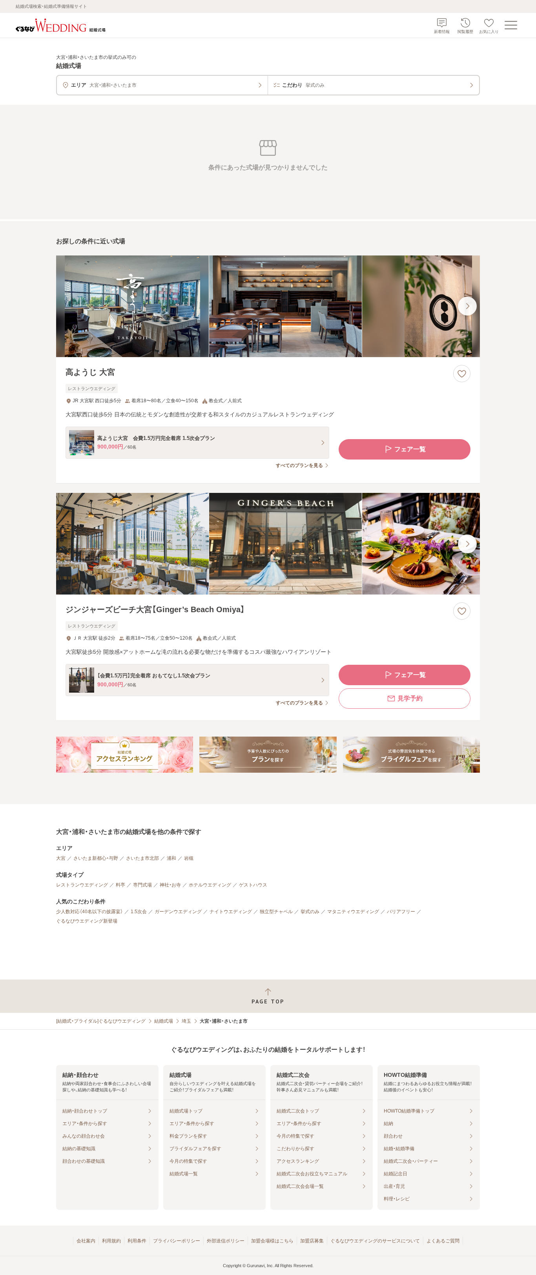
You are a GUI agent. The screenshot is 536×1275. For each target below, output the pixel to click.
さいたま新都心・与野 (95, 858)
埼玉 (186, 1021)
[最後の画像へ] (467, 306)
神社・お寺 (170, 885)
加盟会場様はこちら (272, 1241)
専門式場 (142, 885)
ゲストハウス (253, 885)
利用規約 (111, 1241)
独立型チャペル (276, 911)
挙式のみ (310, 911)
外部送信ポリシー (225, 1241)
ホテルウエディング (210, 885)
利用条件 (137, 1241)
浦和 (171, 858)
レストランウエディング (82, 885)
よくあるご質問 (443, 1241)
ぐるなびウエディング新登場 (86, 921)
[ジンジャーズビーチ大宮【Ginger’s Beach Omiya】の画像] (268, 544)
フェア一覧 (410, 449)
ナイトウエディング (231, 911)
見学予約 (410, 698)
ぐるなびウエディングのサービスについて (375, 1241)
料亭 (120, 885)
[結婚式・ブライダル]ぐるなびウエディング (101, 1021)
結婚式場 (163, 1021)
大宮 (61, 858)
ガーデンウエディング (178, 911)
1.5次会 (139, 911)
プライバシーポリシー (176, 1241)
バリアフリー (401, 911)
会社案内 (86, 1241)
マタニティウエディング (353, 911)
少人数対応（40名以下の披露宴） (89, 911)
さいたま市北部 (142, 858)
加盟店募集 (312, 1241)
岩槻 (188, 858)
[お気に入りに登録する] (461, 373)
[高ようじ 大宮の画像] (268, 306)
